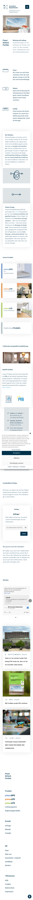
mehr (16, 212)
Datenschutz (16, 466)
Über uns (8, 854)
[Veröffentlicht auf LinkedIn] (28, 608)
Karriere (8, 865)
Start (7, 850)
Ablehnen (16, 458)
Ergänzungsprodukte (12, 811)
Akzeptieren (16, 453)
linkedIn (8, 829)
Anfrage (16, 514)
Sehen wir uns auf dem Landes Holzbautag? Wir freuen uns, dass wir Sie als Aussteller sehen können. (16, 661)
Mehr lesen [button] (7, 593)
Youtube (8, 833)
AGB (6, 880)
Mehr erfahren (6, 387)
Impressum (22, 466)
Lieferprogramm (11, 807)
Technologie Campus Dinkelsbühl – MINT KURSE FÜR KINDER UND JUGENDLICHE (16, 745)
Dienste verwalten (16, 449)
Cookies (10, 466)
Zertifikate (9, 862)
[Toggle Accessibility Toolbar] (30, 897)
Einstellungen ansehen (16, 463)
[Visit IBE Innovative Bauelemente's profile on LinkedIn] (5, 607)
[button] (30, 433)
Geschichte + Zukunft (13, 858)
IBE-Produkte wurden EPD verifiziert (16, 703)
